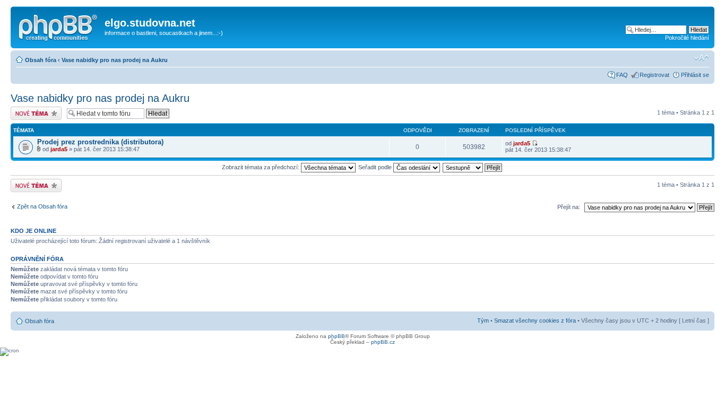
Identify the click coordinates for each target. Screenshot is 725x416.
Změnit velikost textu (701, 58)
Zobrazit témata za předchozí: (261, 167)
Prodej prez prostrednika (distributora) (100, 142)
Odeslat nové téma (35, 110)
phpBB (336, 336)
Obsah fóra (40, 60)
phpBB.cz (383, 342)
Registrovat (654, 75)
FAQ (622, 75)
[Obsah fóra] (59, 26)
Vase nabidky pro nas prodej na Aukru (115, 60)
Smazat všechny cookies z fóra (535, 320)
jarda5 (58, 149)
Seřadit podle (375, 167)
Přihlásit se (695, 75)
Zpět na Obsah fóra (42, 206)
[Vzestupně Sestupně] (473, 167)
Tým (483, 320)
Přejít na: (568, 207)
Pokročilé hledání (687, 37)
